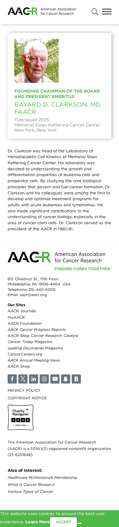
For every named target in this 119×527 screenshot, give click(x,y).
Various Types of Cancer (30, 491)
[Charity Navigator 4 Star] (21, 417)
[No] (79, 523)
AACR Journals (22, 311)
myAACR (16, 317)
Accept (63, 522)
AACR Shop (19, 366)
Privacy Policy (24, 390)
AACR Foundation (25, 323)
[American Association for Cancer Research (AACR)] (42, 12)
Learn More (37, 521)
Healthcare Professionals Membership (42, 477)
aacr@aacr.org (33, 294)
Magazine (30, 341)
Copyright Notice (27, 398)
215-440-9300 (42, 289)
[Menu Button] (106, 13)
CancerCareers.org (25, 354)
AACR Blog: (43, 335)
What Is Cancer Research (31, 484)
